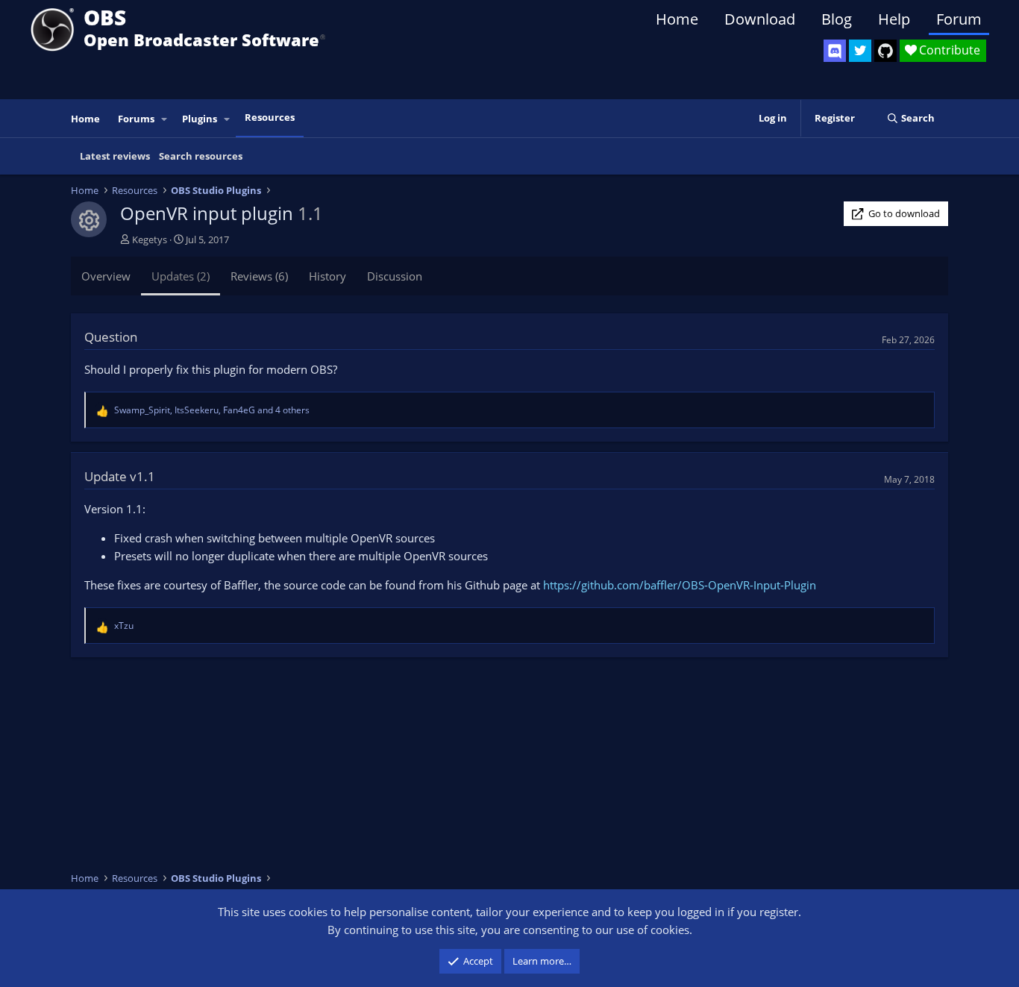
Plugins (199, 118)
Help (894, 19)
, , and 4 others (212, 410)
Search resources (200, 156)
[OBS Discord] (835, 51)
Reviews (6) (259, 276)
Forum (959, 19)
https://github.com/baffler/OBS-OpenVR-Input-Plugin (679, 584)
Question (110, 336)
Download (759, 19)
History (327, 276)
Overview (106, 276)
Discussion (394, 276)
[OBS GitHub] (885, 51)
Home (677, 19)
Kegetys (149, 239)
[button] (165, 119)
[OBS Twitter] (860, 51)
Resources (270, 117)
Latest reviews (115, 156)
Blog (836, 19)
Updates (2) (180, 276)
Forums (136, 118)
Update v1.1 (119, 476)
